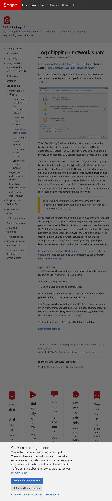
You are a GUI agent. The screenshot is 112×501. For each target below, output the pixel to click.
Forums (77, 5)
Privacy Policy (19, 472)
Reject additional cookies (27, 488)
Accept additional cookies (27, 480)
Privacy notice (52, 494)
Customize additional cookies (26, 494)
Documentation (33, 5)
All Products (53, 5)
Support (66, 5)
